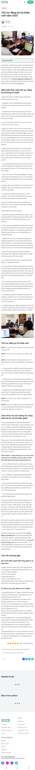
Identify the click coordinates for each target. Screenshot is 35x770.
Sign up (30, 2)
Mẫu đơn (3, 740)
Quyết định (4, 749)
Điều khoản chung (6, 727)
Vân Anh (8, 21)
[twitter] (26, 659)
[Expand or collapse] (32, 61)
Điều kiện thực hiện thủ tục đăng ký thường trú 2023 (15, 649)
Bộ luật (3, 746)
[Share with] (12, 26)
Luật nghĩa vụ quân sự (23, 733)
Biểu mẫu (4, 8)
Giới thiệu (3, 724)
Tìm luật (19, 83)
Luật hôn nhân (21, 724)
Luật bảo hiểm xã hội (23, 730)
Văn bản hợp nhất (6, 752)
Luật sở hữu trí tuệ (22, 727)
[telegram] (29, 659)
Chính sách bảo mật (6, 730)
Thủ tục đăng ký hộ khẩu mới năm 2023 (12, 652)
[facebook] (23, 659)
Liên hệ (3, 733)
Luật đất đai (21, 721)
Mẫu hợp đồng (5, 743)
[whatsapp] (32, 659)
